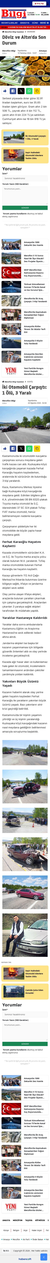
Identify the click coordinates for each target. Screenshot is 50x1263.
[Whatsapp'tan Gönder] (29, 91)
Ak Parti (25, 1239)
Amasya (43, 50)
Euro (44, 12)
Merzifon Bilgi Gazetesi (14, 32)
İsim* (5, 173)
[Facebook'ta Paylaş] (13, 91)
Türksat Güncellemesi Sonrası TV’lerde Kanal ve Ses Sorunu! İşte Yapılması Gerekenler (34, 287)
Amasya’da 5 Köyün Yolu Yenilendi (33, 342)
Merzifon (15, 1239)
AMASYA (24, 23)
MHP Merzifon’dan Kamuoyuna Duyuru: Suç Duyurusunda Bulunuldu (34, 273)
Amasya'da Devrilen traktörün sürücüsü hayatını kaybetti (33, 357)
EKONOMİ (31, 32)
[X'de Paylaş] (21, 91)
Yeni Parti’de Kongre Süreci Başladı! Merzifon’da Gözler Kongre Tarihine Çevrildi (35, 371)
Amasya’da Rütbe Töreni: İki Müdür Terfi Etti (34, 329)
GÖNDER (25, 207)
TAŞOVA (28, 1220)
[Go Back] (43, 1257)
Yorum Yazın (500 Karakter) (15, 184)
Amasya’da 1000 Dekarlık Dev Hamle (33, 243)
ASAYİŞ (30, 381)
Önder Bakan (37, 1239)
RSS (7, 1250)
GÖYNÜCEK (40, 1220)
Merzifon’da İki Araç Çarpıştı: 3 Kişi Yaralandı (35, 300)
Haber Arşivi (37, 1230)
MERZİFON (17, 1220)
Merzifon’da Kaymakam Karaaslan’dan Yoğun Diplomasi (35, 315)
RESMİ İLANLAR (9, 23)
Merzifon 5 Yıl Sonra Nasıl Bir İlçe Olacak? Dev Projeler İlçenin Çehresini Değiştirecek (34, 258)
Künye (6, 1230)
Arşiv (25, 1230)
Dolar (31, 12)
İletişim (16, 1230)
